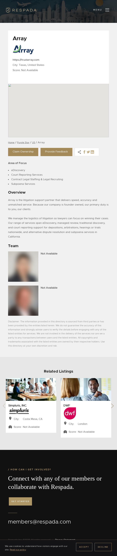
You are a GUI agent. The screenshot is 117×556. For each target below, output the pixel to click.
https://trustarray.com (26, 59)
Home (11, 142)
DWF (66, 405)
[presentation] (4, 405)
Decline (103, 547)
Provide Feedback (56, 151)
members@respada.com (39, 521)
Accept (84, 547)
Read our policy (18, 549)
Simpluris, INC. (17, 405)
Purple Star (23, 142)
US (33, 142)
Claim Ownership (23, 151)
